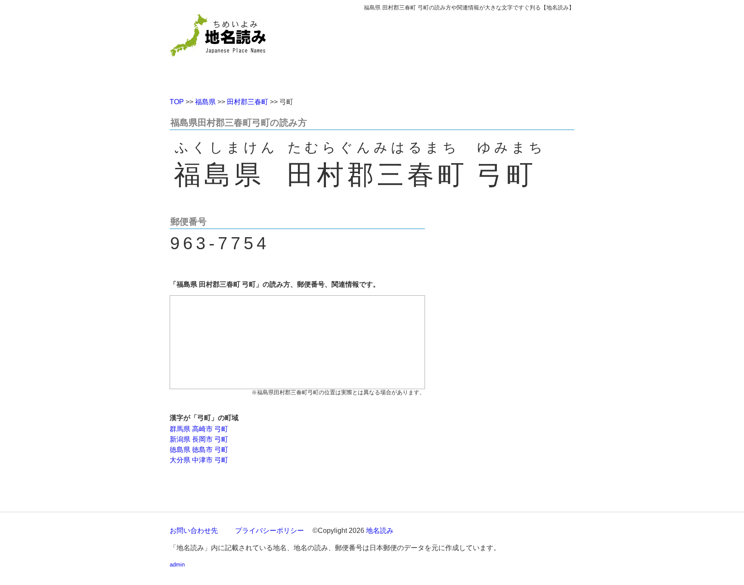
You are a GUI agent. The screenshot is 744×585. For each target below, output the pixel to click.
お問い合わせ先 (194, 530)
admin (177, 564)
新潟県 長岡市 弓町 (199, 439)
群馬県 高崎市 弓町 (199, 429)
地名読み (380, 530)
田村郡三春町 (247, 101)
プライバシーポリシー (269, 530)
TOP (177, 101)
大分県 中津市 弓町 (199, 460)
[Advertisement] (434, 50)
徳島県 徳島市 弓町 (199, 449)
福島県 (205, 101)
